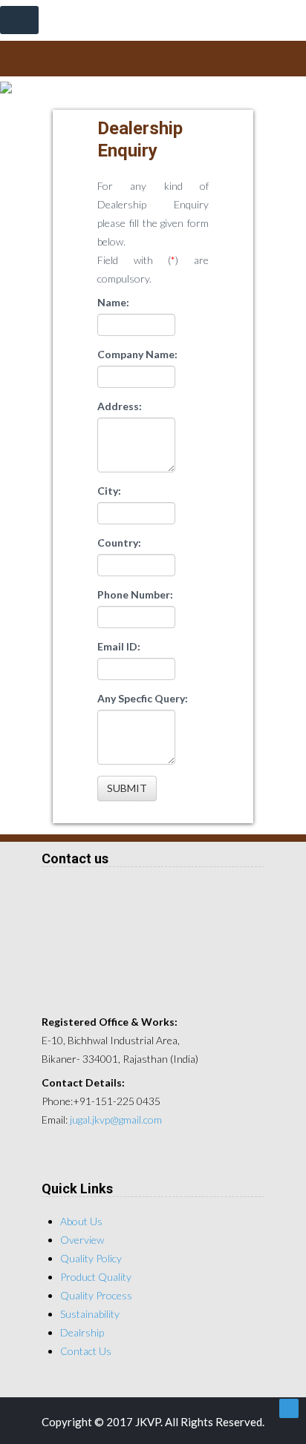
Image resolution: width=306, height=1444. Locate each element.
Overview (82, 1239)
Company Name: (137, 354)
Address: (119, 406)
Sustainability (90, 1314)
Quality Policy (91, 1258)
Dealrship (82, 1332)
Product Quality (95, 1276)
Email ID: (118, 646)
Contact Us (85, 1351)
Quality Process (96, 1295)
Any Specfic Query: (142, 698)
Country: (119, 542)
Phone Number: (135, 594)
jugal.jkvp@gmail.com (116, 1119)
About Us (81, 1221)
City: (109, 490)
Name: (113, 302)
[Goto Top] (289, 1408)
